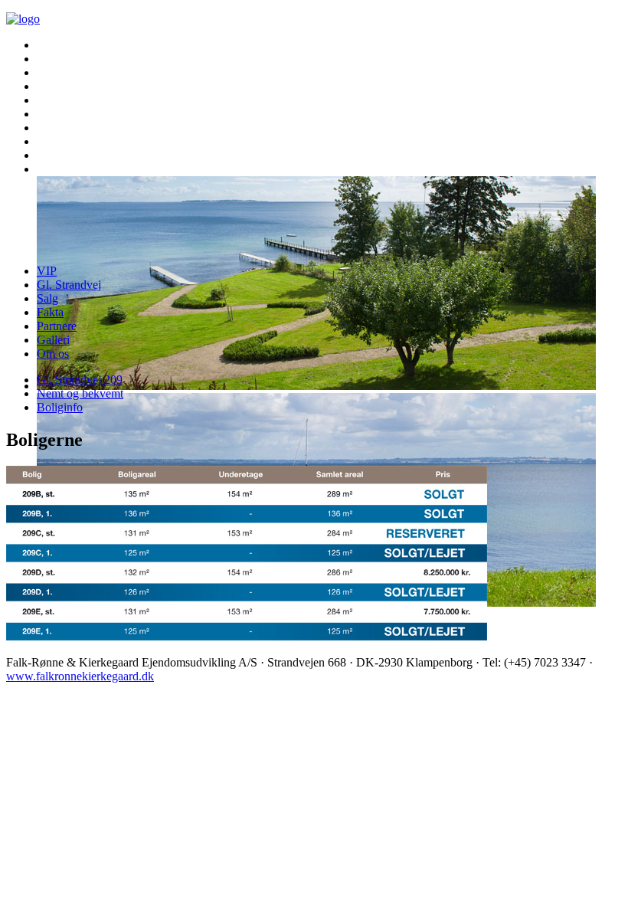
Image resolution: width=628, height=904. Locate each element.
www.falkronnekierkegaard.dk (80, 676)
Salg (47, 298)
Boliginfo (60, 407)
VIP (47, 270)
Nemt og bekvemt (80, 393)
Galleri (53, 339)
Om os (53, 353)
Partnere (57, 325)
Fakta (50, 312)
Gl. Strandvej (69, 284)
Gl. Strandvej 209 (80, 379)
